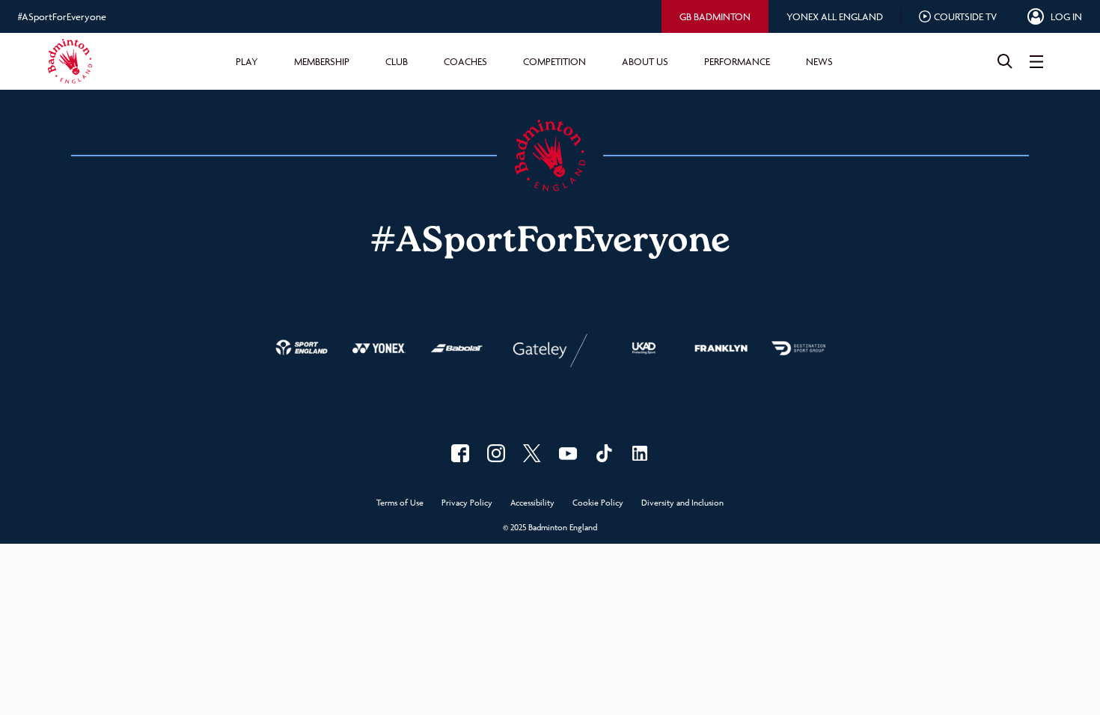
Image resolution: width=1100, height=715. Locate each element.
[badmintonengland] (460, 453)
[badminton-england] (640, 453)
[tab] (715, 16)
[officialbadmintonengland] (496, 453)
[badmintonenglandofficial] (604, 453)
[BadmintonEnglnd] (532, 453)
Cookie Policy (597, 503)
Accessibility (532, 503)
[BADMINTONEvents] (568, 453)
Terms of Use (400, 503)
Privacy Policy (466, 503)
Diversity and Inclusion (682, 503)
